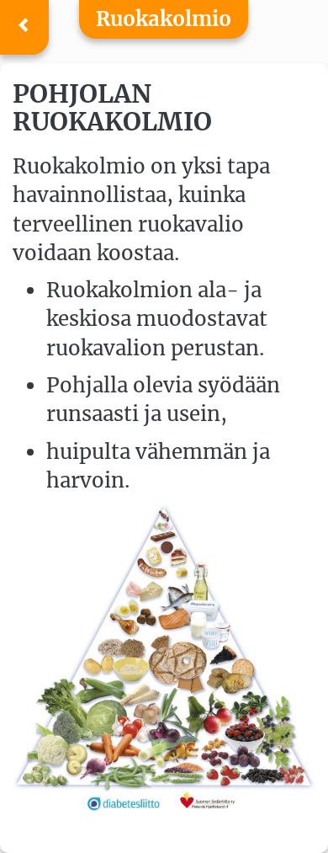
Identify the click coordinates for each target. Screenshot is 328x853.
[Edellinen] (24, 27)
